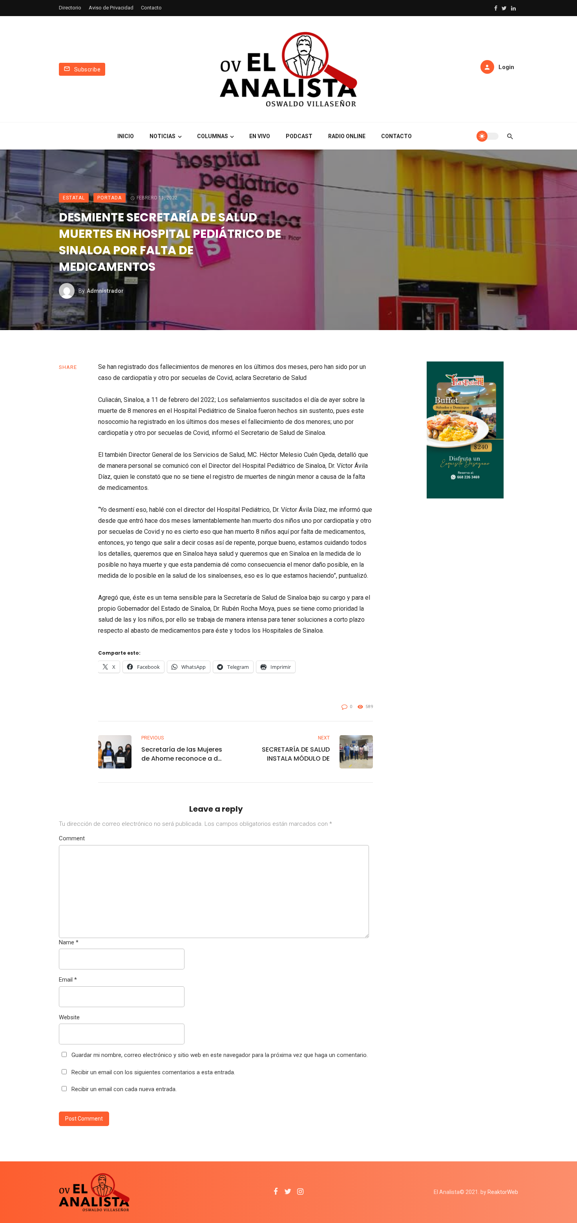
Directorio (70, 8)
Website (69, 1017)
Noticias (162, 136)
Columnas (212, 136)
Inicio (125, 136)
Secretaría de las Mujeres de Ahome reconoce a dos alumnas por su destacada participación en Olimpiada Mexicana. (183, 754)
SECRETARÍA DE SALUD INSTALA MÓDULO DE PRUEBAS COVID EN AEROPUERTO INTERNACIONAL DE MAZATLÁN (296, 754)
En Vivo (259, 136)
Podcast (299, 136)
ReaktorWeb (503, 1192)
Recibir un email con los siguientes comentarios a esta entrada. (153, 1072)
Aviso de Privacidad (111, 8)
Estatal (74, 198)
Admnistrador (105, 291)
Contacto (151, 8)
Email (68, 979)
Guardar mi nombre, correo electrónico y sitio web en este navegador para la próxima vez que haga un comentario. (219, 1055)
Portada (109, 198)
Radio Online (346, 136)
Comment (72, 838)
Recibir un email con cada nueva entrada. (124, 1089)
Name (69, 942)
